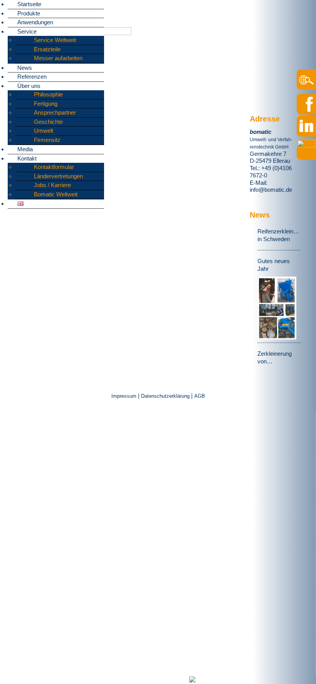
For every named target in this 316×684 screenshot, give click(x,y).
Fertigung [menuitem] (45, 103)
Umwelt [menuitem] (43, 130)
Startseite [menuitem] (29, 4)
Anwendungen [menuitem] (35, 22)
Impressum (124, 396)
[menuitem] (20, 203)
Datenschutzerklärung (165, 396)
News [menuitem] (24, 67)
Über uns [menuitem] (28, 86)
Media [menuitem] (25, 149)
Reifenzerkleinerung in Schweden (278, 235)
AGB (199, 396)
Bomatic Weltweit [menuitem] (55, 194)
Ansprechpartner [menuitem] (55, 112)
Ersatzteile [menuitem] (47, 49)
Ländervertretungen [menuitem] (58, 176)
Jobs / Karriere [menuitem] (52, 185)
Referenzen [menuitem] (32, 76)
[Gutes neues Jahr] (276, 308)
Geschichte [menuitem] (48, 121)
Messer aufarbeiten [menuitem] (58, 58)
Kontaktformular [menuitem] (54, 167)
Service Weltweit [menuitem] (55, 40)
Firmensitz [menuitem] (47, 140)
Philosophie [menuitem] (48, 94)
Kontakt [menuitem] (27, 158)
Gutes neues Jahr (273, 265)
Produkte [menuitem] (28, 13)
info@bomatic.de (271, 189)
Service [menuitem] (27, 31)
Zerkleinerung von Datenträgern (274, 357)
